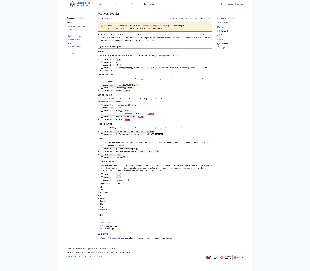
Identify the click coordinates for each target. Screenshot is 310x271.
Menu (157, 151)
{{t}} (101, 219)
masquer (80, 18)
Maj (119, 154)
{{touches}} (192, 68)
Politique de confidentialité (73, 256)
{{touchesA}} (115, 238)
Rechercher (149, 4)
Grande (223, 35)
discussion (151, 26)
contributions (161, 26)
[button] (66, 4)
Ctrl (149, 68)
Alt (117, 62)
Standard (224, 31)
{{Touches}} (104, 238)
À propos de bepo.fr (90, 256)
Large (223, 47)
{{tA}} (102, 226)
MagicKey (133, 149)
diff (106, 28)
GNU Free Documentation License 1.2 (103, 252)
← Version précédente (116, 28)
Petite (223, 27)
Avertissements (103, 256)
